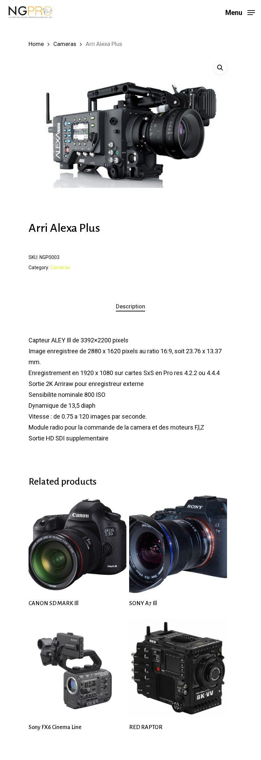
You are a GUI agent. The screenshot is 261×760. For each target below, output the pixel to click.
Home (36, 44)
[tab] (130, 306)
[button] (220, 68)
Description (130, 306)
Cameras (64, 44)
